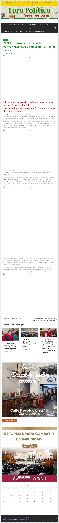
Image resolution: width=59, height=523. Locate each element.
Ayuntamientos (13, 24)
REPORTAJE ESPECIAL (31, 28)
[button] (18, 25)
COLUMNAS (6, 28)
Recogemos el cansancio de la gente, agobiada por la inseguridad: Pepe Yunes (44, 319)
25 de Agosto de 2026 (38, 31)
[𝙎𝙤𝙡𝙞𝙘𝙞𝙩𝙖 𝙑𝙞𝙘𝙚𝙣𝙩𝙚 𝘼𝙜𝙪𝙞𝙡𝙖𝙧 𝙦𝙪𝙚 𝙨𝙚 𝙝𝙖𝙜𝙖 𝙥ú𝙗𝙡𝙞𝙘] (48, 329)
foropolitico (14, 53)
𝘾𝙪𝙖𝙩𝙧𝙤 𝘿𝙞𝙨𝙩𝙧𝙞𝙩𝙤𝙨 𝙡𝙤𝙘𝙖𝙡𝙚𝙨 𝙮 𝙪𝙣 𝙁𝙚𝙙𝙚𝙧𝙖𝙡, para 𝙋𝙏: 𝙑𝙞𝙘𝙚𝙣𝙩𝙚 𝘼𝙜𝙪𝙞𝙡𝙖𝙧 (9, 346)
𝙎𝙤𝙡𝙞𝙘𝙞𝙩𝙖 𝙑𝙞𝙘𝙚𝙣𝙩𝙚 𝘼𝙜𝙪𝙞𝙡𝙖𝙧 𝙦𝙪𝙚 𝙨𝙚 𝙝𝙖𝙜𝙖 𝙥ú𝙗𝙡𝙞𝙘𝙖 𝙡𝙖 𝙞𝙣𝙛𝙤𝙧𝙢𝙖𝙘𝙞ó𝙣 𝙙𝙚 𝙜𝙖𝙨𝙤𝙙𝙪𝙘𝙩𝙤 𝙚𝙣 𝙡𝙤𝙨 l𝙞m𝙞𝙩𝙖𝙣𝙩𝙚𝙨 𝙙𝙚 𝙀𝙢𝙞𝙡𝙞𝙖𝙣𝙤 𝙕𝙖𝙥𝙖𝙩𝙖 (48, 345)
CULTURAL (20, 28)
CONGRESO (23, 24)
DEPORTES (40, 28)
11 (19, 495)
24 (11, 501)
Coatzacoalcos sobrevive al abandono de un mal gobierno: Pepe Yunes (29, 343)
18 (19, 498)
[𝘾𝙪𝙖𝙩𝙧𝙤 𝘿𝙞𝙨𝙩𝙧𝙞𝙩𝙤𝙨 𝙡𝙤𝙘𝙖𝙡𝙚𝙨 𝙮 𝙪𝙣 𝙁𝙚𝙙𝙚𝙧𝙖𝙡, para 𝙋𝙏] (10, 329)
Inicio (4, 24)
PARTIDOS (13, 28)
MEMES (47, 28)
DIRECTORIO (28, 31)
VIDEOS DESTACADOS (8, 31)
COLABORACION (44, 24)
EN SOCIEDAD (19, 31)
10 (11, 495)
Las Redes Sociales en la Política (12, 318)
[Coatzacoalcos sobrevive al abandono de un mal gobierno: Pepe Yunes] (29, 329)
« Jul (3, 507)
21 (42, 498)
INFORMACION (32, 24)
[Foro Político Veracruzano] (29, 7)
